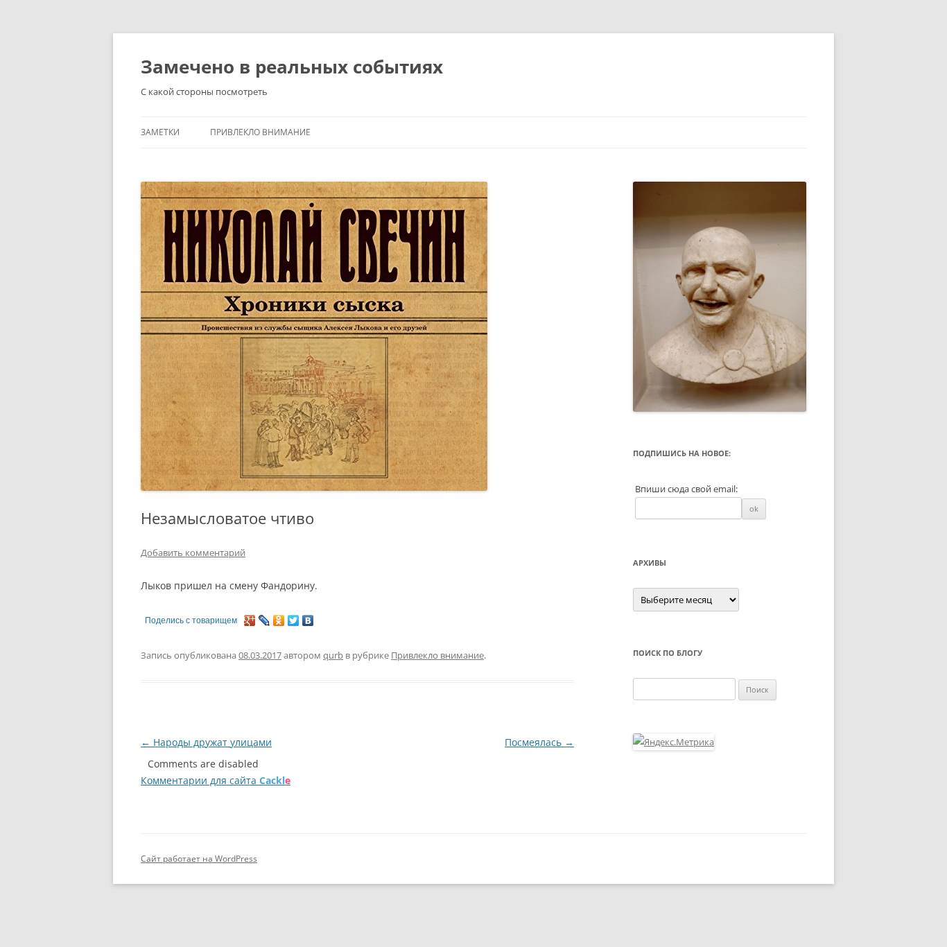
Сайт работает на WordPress (199, 859)
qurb (333, 655)
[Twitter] (293, 620)
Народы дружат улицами (206, 742)
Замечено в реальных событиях (292, 66)
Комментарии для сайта (215, 780)
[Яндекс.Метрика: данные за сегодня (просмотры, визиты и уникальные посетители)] (673, 741)
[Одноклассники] (279, 620)
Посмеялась (539, 742)
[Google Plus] (250, 620)
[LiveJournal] (264, 620)
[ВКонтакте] (308, 620)
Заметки (160, 132)
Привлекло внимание (260, 132)
